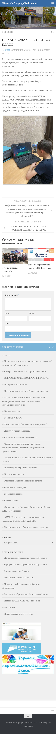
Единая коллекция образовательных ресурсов (26, 527)
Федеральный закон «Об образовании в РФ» (25, 371)
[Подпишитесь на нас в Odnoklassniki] (49, 347)
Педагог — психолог (14, 474)
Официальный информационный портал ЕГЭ (25, 564)
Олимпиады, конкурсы (15, 487)
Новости (7, 31)
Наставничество (12, 411)
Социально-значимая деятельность (21, 437)
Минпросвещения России (16, 570)
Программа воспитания (15, 384)
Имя (7, 313)
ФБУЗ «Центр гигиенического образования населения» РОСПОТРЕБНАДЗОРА (23, 518)
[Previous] (7, 150)
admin (6, 50)
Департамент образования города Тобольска (25, 557)
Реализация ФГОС (13, 417)
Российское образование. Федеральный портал (26, 594)
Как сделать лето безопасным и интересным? (25, 424)
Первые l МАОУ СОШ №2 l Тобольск (22, 600)
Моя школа (9, 607)
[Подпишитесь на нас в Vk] (53, 347)
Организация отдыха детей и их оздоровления (26, 390)
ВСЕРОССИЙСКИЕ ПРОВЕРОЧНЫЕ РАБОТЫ (26, 377)
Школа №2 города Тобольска (20, 3)
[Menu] (52, 3)
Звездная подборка (13, 493)
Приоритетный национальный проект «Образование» (21, 586)
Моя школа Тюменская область (19, 577)
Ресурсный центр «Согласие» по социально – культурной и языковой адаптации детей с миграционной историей (24, 401)
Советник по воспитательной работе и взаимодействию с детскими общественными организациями (23, 447)
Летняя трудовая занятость (17, 430)
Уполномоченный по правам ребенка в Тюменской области (27, 459)
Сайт (7, 323)
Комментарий (12, 295)
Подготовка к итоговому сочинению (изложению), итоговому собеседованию (27, 363)
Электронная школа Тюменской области (23, 480)
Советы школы (11, 500)
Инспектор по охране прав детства (20, 467)
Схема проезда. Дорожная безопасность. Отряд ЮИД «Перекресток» (26, 508)
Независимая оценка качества (18, 613)
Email (32, 313)
